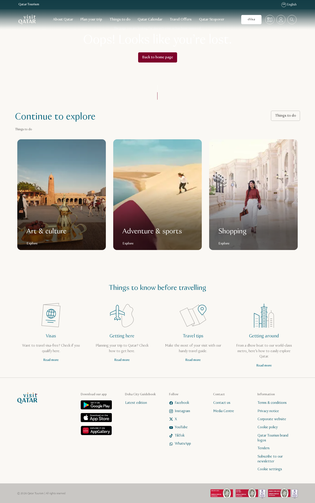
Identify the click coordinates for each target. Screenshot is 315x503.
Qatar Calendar (150, 19)
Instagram (182, 411)
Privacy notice (268, 411)
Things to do (120, 19)
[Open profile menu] (280, 19)
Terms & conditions (272, 402)
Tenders (264, 448)
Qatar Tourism (28, 4)
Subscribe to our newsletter (270, 459)
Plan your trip (91, 19)
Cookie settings (270, 469)
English (289, 5)
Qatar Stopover (211, 19)
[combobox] (292, 19)
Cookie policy (268, 427)
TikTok (179, 435)
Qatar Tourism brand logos (273, 438)
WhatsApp (183, 443)
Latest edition (136, 402)
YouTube (181, 427)
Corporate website (272, 419)
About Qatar (63, 19)
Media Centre (223, 411)
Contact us (221, 402)
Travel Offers (181, 19)
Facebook (182, 402)
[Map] (269, 19)
